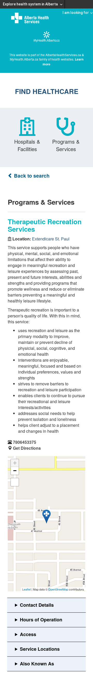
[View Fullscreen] (15, 482)
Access (28, 634)
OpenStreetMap (58, 589)
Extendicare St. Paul (50, 239)
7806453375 (24, 442)
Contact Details (37, 605)
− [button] (15, 470)
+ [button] (15, 463)
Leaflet (26, 589)
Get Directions (27, 448)
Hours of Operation (41, 619)
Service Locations (40, 649)
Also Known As (37, 663)
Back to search (31, 175)
